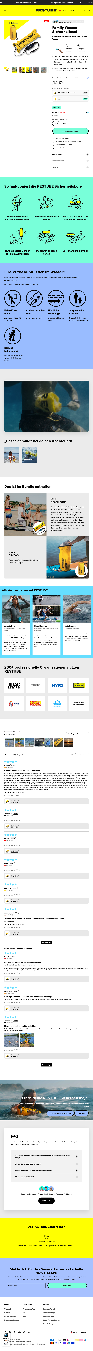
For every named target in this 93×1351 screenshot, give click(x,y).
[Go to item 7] (68, 742)
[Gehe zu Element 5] (36, 70)
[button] (7, 801)
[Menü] (9, 1333)
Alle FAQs (46, 1201)
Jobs (24, 1316)
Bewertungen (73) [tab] (10, 755)
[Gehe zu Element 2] (14, 70)
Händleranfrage (49, 1312)
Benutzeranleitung (11, 1320)
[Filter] (72, 754)
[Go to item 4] (39, 742)
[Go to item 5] (48, 742)
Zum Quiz (81, 1113)
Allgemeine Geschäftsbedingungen (16, 1344)
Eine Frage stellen (73, 734)
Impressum (41, 1344)
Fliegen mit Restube (30, 1309)
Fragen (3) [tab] (20, 755)
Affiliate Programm (50, 1324)
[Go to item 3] (29, 742)
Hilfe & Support (10, 1316)
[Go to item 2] (19, 742)
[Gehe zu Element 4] (29, 70)
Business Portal (49, 1309)
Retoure (7, 1312)
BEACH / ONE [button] (14, 802)
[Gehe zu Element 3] (22, 70)
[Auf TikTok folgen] (24, 1332)
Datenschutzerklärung (23, 1342)
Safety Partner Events (51, 1320)
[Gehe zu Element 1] (7, 70)
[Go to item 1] (9, 742)
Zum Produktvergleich (60, 1113)
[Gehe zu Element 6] (43, 70)
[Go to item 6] (58, 742)
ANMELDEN (67, 1285)
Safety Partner (48, 1316)
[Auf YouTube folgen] (19, 1332)
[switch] (6, 1344)
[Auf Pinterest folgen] (15, 1332)
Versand (7, 1309)
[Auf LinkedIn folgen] (29, 1332)
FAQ (24, 1312)
